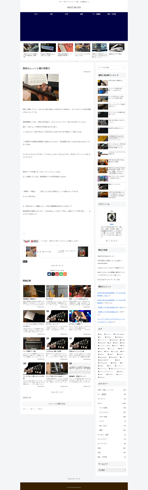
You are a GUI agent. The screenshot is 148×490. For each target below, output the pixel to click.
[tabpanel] (31, 51)
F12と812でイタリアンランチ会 (109, 279)
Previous (21, 51)
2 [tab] (74, 61)
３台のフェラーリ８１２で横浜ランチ (111, 268)
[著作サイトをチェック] (49, 274)
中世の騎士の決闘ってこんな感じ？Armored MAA (110, 262)
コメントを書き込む (57, 404)
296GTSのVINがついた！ (106, 256)
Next (126, 51)
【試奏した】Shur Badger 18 (107, 307)
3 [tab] (76, 61)
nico (111, 224)
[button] (124, 68)
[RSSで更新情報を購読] (65, 274)
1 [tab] (71, 61)
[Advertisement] (74, 29)
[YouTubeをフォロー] (57, 274)
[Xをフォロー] (53, 274)
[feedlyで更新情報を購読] (61, 274)
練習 (26, 261)
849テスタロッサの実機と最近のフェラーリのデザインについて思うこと (111, 273)
